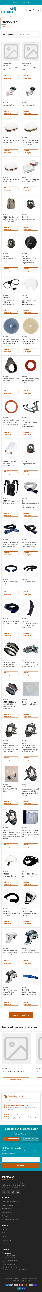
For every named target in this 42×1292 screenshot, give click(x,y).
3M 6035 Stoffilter (9, 105)
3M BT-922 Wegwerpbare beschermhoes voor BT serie (11, 623)
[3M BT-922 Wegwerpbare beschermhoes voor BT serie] (11, 608)
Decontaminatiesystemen (10, 1201)
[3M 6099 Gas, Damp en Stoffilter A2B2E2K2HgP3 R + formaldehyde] (11, 203)
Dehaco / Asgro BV (13, 1278)
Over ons (5, 1229)
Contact (4, 1236)
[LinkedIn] (4, 1192)
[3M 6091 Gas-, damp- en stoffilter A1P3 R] (11, 127)
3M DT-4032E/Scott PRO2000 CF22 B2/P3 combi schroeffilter (10, 665)
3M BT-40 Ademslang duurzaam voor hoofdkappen (29, 584)
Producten (13, 17)
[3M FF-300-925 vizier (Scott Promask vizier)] (30, 688)
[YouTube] (18, 1192)
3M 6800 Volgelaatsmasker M (9, 257)
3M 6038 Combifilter (29, 105)
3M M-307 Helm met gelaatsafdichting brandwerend (10, 992)
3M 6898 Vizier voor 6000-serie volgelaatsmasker (9, 464)
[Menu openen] (38, 10)
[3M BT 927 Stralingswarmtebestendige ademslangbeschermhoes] (30, 487)
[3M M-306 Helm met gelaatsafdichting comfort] (30, 937)
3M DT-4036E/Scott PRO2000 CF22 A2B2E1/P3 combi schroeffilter (9, 705)
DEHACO (8, 1177)
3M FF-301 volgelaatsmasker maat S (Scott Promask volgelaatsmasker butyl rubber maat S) (11, 747)
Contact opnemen (13, 1139)
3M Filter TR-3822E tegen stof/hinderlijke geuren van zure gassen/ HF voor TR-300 (30, 833)
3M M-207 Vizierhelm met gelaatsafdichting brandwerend (10, 953)
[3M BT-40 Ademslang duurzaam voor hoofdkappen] (30, 568)
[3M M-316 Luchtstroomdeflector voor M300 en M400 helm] (30, 976)
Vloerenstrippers (7, 1205)
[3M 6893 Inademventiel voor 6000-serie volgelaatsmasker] (30, 326)
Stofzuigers (5, 1216)
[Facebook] (8, 1192)
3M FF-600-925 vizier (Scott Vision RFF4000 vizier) (10, 789)
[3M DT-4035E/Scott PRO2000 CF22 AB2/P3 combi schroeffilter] (30, 649)
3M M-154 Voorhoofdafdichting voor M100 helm (11, 913)
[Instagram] (13, 1192)
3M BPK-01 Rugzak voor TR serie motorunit (11, 502)
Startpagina (4, 17)
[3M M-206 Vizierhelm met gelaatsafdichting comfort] (30, 898)
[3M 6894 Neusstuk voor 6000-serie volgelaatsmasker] (11, 365)
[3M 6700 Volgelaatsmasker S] (30, 203)
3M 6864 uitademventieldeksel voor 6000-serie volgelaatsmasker (29, 259)
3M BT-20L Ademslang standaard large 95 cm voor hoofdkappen (10, 544)
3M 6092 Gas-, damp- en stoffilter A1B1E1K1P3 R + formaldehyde (30, 142)
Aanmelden (21, 1165)
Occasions (5, 1244)
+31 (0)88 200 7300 (31, 1139)
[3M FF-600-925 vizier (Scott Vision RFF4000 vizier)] (11, 773)
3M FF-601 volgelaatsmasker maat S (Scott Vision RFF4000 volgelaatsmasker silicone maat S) (30, 791)
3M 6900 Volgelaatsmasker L (28, 463)
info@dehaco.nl (10, 1264)
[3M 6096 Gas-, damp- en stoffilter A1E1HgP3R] (30, 166)
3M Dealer (5, 1233)
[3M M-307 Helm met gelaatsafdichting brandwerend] (11, 976)
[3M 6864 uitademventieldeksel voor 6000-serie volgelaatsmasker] (30, 243)
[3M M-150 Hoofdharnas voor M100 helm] (30, 860)
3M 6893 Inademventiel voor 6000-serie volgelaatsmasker (30, 341)
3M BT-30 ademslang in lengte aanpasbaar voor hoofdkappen (10, 584)
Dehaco (5, 63)
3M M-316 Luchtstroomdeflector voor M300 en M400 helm (29, 993)
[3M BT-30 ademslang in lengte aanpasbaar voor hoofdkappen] (11, 568)
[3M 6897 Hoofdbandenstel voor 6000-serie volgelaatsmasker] (30, 407)
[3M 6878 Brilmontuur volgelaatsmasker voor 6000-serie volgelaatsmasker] (11, 284)
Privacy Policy (16, 1281)
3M (3, 102)
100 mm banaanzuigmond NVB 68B (10, 68)
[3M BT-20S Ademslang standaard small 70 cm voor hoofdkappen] (30, 529)
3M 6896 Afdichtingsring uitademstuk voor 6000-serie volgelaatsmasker (11, 422)
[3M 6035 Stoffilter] (11, 92)
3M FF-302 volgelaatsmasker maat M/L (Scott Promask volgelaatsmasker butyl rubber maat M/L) (30, 747)
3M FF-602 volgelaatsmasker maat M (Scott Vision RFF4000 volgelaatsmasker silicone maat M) (11, 834)
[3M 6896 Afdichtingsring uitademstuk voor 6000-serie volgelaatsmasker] (11, 407)
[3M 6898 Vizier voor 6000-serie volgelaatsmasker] (11, 448)
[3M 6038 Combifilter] (30, 92)
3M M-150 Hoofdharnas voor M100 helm (30, 875)
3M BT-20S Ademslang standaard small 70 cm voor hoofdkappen (29, 544)
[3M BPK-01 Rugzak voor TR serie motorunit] (11, 487)
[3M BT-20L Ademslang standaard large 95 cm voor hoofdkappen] (11, 529)
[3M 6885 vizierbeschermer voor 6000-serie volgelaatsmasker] (30, 284)
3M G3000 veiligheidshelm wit (9, 875)
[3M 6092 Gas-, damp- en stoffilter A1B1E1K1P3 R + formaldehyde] (30, 127)
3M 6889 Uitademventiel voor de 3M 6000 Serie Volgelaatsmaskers (11, 341)
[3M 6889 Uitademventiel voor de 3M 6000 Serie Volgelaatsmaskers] (11, 326)
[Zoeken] (26, 10)
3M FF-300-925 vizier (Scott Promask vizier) (29, 703)
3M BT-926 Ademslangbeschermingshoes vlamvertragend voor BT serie (30, 624)
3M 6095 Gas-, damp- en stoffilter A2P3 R (11, 181)
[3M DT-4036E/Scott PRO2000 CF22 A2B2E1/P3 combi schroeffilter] (11, 688)
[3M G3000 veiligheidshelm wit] (11, 860)
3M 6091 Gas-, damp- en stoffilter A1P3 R (11, 141)
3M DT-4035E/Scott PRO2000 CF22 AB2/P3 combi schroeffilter (30, 665)
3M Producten (6, 1212)
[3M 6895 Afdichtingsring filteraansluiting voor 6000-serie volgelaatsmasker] (30, 365)
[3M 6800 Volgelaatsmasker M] (11, 243)
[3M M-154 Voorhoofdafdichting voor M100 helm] (11, 898)
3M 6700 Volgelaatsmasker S (28, 218)
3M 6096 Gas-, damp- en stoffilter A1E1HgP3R (30, 181)
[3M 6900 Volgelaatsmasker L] (30, 448)
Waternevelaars (7, 1209)
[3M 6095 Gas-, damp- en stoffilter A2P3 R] (11, 166)
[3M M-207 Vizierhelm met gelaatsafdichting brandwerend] (11, 937)
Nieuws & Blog (6, 1240)
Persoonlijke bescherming (10, 1219)
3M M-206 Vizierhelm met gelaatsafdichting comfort (29, 913)
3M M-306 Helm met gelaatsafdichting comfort (30, 952)
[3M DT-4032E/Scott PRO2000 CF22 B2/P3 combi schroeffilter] (11, 649)
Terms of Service (25, 1281)
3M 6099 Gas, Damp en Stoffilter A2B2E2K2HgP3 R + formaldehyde (11, 219)
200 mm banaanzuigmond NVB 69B (29, 68)
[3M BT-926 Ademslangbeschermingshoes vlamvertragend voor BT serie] (30, 608)
